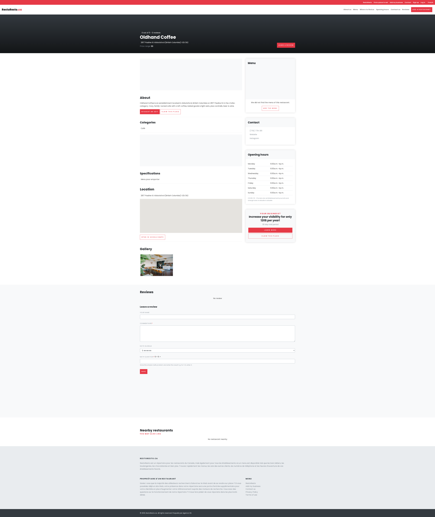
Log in (423, 2)
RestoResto (367, 2)
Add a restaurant (422, 9)
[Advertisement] (191, 74)
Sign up (416, 2)
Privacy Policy (252, 492)
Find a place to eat (381, 2)
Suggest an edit (149, 111)
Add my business (396, 2)
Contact (408, 2)
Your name (145, 312)
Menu (355, 9)
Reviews (405, 9)
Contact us (395, 9)
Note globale (146, 346)
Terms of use (251, 495)
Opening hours (382, 9)
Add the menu (270, 108)
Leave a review (286, 45)
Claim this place (170, 111)
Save (143, 371)
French (430, 2)
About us (347, 9)
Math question (146, 357)
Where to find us (367, 9)
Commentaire (146, 323)
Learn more (270, 230)
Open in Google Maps (152, 237)
